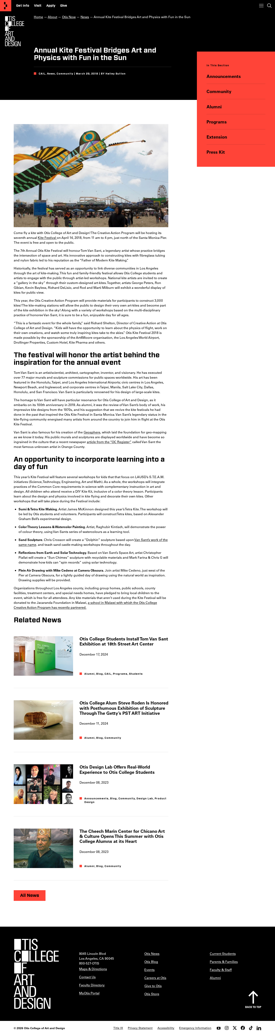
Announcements (224, 76)
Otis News (151, 953)
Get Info (22, 5)
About (52, 17)
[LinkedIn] (258, 1028)
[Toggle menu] (261, 5)
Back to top (253, 1007)
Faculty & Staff (221, 970)
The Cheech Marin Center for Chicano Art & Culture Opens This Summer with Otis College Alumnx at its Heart (122, 836)
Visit (37, 5)
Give (63, 5)
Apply (50, 5)
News (85, 17)
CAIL (107, 674)
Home (38, 17)
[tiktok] (250, 1028)
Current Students (223, 953)
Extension (217, 136)
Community (219, 91)
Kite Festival (47, 237)
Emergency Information (195, 1028)
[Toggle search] (269, 5)
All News (29, 895)
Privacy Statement (140, 1028)
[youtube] (218, 1028)
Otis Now (69, 17)
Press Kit (216, 151)
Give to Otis (153, 986)
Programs (217, 121)
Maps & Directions (93, 969)
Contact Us (87, 977)
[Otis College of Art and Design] (5, 5)
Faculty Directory (92, 985)
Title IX (118, 1028)
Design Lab (144, 798)
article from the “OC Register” (109, 442)
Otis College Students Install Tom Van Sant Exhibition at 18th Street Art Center (124, 641)
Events (149, 970)
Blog (99, 674)
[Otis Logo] (14, 31)
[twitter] (234, 1028)
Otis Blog (151, 961)
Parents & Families (224, 961)
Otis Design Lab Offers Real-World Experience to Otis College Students (117, 769)
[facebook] (242, 1028)
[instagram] (226, 1028)
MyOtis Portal (89, 993)
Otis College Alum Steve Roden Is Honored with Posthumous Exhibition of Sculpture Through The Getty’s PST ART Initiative (124, 708)
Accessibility (165, 1028)
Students (136, 674)
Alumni (214, 106)
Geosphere (92, 432)
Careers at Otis (155, 978)
